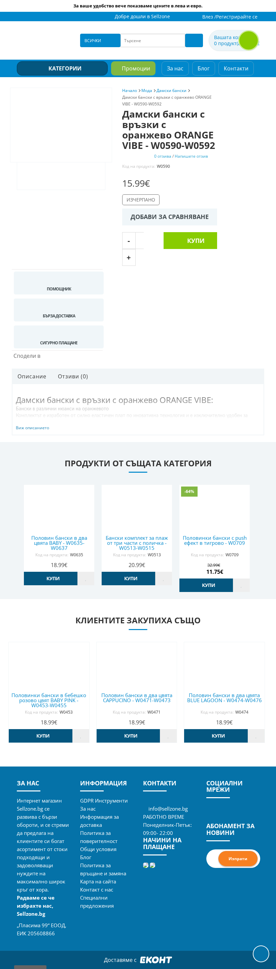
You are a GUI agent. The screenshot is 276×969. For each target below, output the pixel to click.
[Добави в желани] (85, 578)
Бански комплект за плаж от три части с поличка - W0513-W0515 (137, 542)
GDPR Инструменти (104, 800)
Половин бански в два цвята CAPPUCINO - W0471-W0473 (136, 698)
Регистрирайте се (236, 16)
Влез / (209, 16)
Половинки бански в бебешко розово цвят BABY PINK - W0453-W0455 (48, 700)
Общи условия (98, 849)
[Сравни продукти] (181, 16)
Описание (32, 376)
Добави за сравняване (170, 217)
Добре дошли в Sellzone (142, 16)
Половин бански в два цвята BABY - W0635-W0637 (59, 542)
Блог (204, 68)
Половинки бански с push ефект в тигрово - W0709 (215, 540)
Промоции (136, 68)
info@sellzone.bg (168, 808)
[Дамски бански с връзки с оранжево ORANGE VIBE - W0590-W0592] (61, 125)
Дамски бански (171, 90)
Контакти (236, 68)
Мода (146, 90)
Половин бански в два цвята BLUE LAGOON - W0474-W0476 (224, 698)
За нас (175, 68)
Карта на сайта (98, 881)
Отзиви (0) (73, 376)
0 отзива (162, 156)
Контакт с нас (96, 889)
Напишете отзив (191, 156)
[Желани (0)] (189, 16)
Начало (129, 90)
